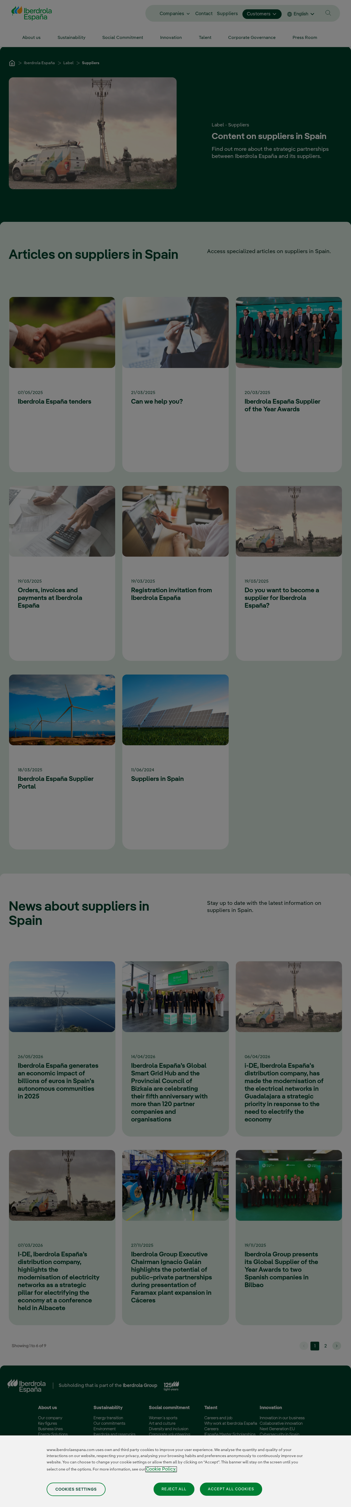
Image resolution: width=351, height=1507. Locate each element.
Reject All (174, 1489)
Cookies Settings (76, 1489)
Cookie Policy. (161, 1469)
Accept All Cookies (231, 1489)
